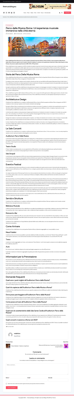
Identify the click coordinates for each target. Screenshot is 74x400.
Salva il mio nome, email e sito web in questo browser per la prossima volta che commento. (26, 383)
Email (29, 377)
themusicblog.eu (9, 6)
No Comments (28, 33)
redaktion (17, 333)
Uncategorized (9, 25)
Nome (7, 377)
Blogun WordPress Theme (50, 397)
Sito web (50, 377)
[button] (67, 12)
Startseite (5, 16)
